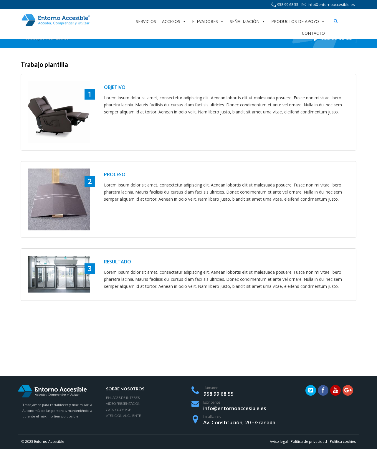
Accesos (171, 21)
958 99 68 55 (287, 4)
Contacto (313, 33)
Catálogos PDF (118, 410)
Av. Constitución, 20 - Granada (239, 422)
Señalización (244, 21)
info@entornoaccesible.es (331, 4)
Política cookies (343, 441)
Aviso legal (279, 441)
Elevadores (205, 21)
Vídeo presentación (123, 403)
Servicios (146, 21)
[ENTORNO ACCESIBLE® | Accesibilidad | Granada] (55, 20)
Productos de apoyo (295, 21)
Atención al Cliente (123, 415)
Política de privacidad (309, 441)
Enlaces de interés (123, 398)
